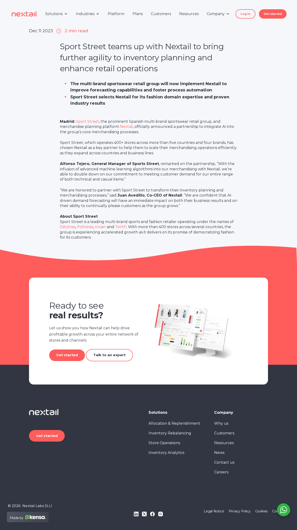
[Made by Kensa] (28, 517)
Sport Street (87, 121)
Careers (221, 472)
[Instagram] (160, 514)
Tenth (120, 227)
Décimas (67, 227)
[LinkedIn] (136, 514)
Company (216, 14)
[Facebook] (152, 514)
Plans (137, 14)
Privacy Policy (240, 511)
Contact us (224, 462)
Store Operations (164, 443)
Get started (273, 14)
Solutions (54, 14)
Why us (221, 423)
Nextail (126, 126)
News (219, 452)
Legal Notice (214, 511)
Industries (85, 14)
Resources (189, 14)
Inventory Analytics (166, 452)
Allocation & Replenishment (174, 423)
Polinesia (85, 227)
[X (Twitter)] (144, 514)
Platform (116, 14)
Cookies (261, 511)
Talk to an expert (109, 355)
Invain (100, 227)
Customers (161, 14)
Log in (245, 14)
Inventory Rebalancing (169, 433)
